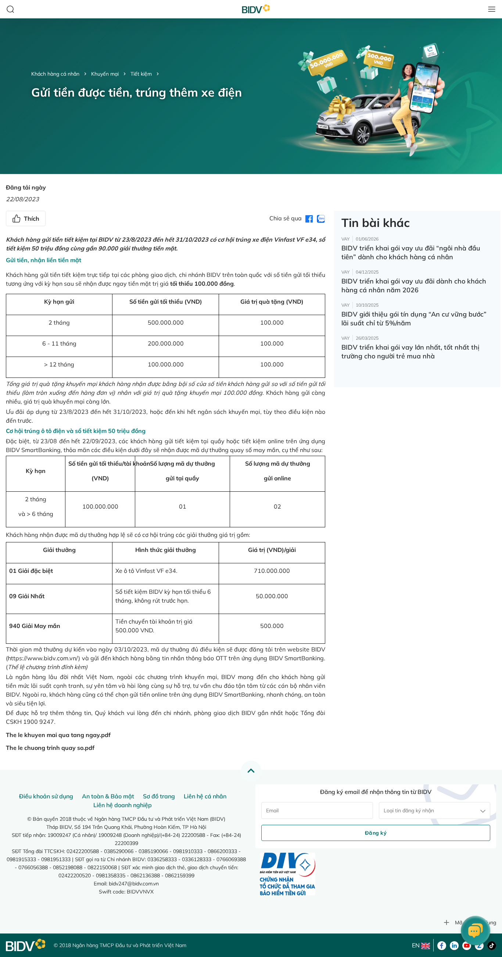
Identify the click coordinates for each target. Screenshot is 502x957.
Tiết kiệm (141, 74)
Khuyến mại (105, 74)
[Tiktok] (491, 945)
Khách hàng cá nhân (55, 74)
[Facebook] (441, 945)
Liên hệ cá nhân (205, 796)
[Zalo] (479, 945)
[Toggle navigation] (491, 9)
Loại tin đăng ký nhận (409, 810)
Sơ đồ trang (159, 796)
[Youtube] (466, 945)
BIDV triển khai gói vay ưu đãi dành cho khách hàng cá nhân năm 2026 (413, 285)
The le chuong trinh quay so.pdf (50, 747)
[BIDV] (26, 945)
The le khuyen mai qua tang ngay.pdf (58, 734)
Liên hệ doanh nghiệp (122, 805)
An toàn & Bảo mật (108, 796)
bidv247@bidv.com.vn (134, 883)
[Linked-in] (454, 945)
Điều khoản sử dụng (46, 796)
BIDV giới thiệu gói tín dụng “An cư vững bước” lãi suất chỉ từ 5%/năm (414, 318)
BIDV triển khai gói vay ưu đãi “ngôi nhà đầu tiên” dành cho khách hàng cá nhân (410, 252)
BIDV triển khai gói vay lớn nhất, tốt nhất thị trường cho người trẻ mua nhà (410, 351)
